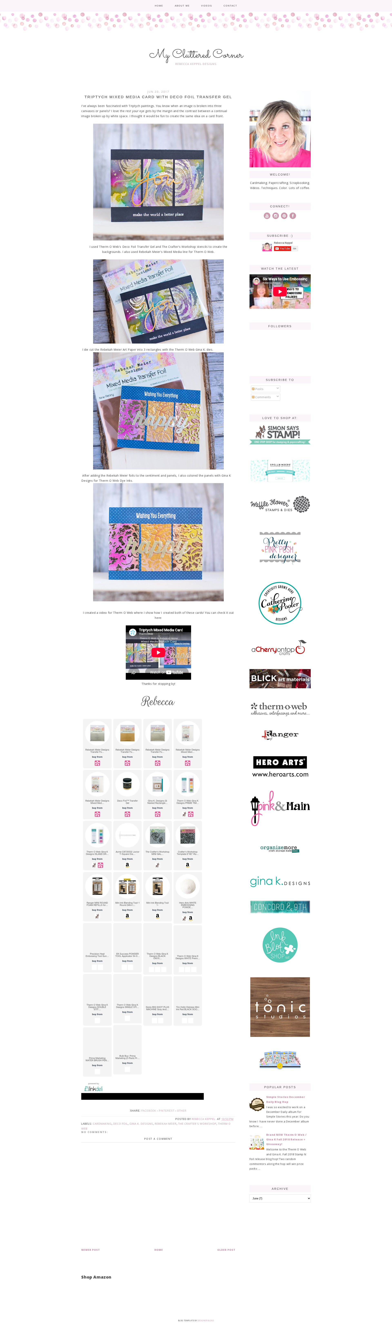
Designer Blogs (206, 1320)
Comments (262, 397)
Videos (206, 5)
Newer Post (90, 1250)
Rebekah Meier (166, 1123)
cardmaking (102, 1123)
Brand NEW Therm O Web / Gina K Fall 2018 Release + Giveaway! (286, 1139)
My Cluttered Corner (196, 55)
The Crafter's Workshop (197, 1123)
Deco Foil (120, 1123)
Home (159, 5)
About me (182, 5)
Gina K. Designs (141, 1123)
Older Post (226, 1250)
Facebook (148, 1110)
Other (182, 1110)
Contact (230, 5)
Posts (259, 389)
